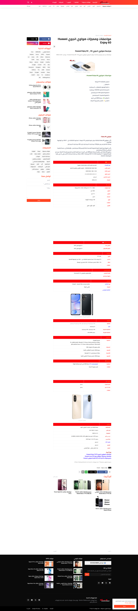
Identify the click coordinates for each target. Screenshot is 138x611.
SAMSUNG (38, 52)
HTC (45, 65)
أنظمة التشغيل (46, 159)
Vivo (32, 52)
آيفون (93, 6)
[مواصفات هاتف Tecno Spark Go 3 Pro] (62, 484)
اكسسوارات (33, 167)
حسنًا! (124, 606)
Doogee (37, 72)
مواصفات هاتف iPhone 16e (35, 126)
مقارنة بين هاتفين (37, 159)
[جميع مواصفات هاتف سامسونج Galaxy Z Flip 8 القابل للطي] (46, 101)
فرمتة (39, 151)
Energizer (38, 67)
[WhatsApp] (86, 471)
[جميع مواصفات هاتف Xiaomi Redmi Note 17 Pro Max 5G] (82, 484)
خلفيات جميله (37, 154)
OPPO (42, 54)
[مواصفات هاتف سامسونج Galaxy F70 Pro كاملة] (46, 94)
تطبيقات (61, 2)
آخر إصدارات (40, 167)
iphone (36, 62)
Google (34, 65)
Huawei (98, 467)
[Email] (82, 471)
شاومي (88, 6)
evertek (43, 72)
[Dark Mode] (31, 2)
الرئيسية (95, 2)
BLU (49, 65)
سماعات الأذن (35, 169)
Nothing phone (46, 77)
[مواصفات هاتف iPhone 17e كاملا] (46, 120)
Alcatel (41, 62)
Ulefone (34, 70)
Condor (39, 65)
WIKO (44, 67)
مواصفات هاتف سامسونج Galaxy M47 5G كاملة (34, 107)
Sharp (48, 72)
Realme (32, 54)
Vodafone (47, 75)
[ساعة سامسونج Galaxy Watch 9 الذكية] (46, 87)
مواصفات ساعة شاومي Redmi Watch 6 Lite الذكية (64, 584)
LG (28, 57)
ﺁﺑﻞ (42, 164)
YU (42, 75)
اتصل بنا (28, 608)
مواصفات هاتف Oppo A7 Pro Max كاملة (36, 562)
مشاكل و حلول (46, 154)
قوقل (57, 6)
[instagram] (98, 583)
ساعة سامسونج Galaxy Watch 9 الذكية (35, 85)
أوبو (84, 6)
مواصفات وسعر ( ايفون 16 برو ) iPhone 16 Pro (34, 140)
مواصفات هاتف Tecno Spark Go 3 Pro (62, 492)
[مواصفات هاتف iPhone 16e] (46, 127)
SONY (33, 60)
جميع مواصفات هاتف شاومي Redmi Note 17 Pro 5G (103, 492)
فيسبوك (32, 164)
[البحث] (28, 2)
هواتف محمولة (86, 2)
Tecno (48, 60)
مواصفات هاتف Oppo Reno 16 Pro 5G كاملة (36, 569)
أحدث (109, 551)
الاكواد (48, 161)
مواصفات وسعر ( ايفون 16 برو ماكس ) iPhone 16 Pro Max (34, 134)
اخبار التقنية (47, 164)
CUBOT (33, 75)
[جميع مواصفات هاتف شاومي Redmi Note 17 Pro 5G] (102, 484)
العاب (38, 164)
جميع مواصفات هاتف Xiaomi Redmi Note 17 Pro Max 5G (83, 492)
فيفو (81, 6)
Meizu (31, 62)
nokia (33, 57)
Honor (37, 54)
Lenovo (43, 60)
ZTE (54, 6)
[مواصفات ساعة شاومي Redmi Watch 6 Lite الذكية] (77, 585)
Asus (37, 60)
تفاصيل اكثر (128, 603)
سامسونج (99, 6)
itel (39, 77)
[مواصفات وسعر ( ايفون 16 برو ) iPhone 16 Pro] (46, 141)
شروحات (54, 2)
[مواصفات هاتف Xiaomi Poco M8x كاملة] (77, 578)
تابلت (31, 154)
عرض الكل (55, 476)
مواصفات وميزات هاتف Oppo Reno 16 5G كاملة (36, 576)
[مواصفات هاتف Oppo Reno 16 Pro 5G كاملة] (49, 571)
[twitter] (106, 583)
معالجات (48, 169)
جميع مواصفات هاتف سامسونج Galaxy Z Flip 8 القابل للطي (34, 101)
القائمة (77, 2)
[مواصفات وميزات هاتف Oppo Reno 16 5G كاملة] (49, 578)
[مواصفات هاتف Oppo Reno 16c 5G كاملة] (49, 585)
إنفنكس (67, 6)
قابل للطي (47, 167)
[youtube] (102, 583)
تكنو (40, 6)
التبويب (69, 2)
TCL (39, 70)
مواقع (42, 169)
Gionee (48, 70)
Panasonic (31, 67)
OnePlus (44, 6)
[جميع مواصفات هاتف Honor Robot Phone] (102, 501)
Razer (31, 72)
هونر (72, 6)
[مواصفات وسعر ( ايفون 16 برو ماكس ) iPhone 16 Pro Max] (46, 134)
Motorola (47, 57)
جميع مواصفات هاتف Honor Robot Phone (103, 509)
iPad (49, 67)
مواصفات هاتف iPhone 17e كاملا (35, 118)
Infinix (41, 57)
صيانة (38, 172)
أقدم (55, 551)
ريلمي (49, 6)
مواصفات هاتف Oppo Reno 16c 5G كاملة (35, 584)
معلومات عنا (45, 608)
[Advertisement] (69, 21)
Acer (38, 75)
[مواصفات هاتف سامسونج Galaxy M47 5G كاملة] (46, 109)
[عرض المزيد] (79, 471)
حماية (43, 172)
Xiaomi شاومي (46, 52)
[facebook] (109, 583)
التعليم (48, 172)
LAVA (43, 70)
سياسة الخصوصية (36, 608)
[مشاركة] (54, 46)
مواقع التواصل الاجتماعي (38, 161)
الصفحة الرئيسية (107, 35)
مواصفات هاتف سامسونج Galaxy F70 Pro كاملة (34, 93)
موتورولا (62, 6)
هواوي (76, 6)
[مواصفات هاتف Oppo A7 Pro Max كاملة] (49, 564)
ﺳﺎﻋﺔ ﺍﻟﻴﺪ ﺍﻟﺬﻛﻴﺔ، (46, 156)
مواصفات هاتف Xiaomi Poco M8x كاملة (65, 576)
